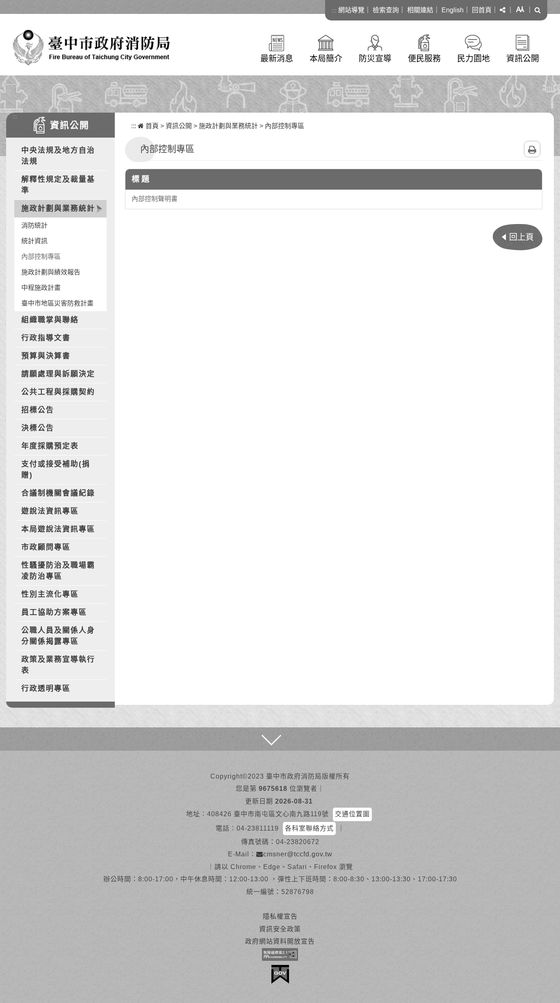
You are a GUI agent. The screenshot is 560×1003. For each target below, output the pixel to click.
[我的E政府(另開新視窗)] (280, 974)
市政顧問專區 (46, 547)
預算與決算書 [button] (46, 356)
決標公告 (37, 428)
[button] (502, 10)
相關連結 (420, 10)
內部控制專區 (41, 256)
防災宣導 (375, 58)
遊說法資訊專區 (50, 511)
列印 (532, 149)
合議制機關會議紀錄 (58, 493)
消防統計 (34, 225)
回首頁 (482, 10)
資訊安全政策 (280, 929)
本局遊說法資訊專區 (58, 529)
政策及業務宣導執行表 (58, 665)
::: (334, 10)
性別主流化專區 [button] (50, 594)
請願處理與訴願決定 (58, 374)
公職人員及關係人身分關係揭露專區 (58, 635)
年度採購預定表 (50, 446)
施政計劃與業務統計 (228, 125)
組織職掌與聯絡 (50, 320)
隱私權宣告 (280, 916)
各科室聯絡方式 (309, 828)
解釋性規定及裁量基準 (58, 185)
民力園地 (473, 58)
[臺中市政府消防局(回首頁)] (91, 48)
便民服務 (424, 58)
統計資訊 (34, 241)
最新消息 (276, 58)
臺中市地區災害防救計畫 (57, 303)
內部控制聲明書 (155, 198)
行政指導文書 (46, 338)
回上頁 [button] (521, 237)
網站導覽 (351, 10)
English (453, 10)
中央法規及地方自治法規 (58, 155)
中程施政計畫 (41, 287)
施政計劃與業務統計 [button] (58, 208)
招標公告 (37, 410)
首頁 (151, 125)
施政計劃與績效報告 (50, 272)
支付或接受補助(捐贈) (55, 469)
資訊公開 (522, 58)
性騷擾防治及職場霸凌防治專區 (58, 570)
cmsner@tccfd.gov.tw (297, 854)
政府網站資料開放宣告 (280, 941)
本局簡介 (326, 58)
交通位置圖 (352, 814)
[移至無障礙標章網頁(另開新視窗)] (280, 954)
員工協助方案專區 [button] (54, 612)
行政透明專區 (46, 688)
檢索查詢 (386, 10)
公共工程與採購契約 (58, 392)
